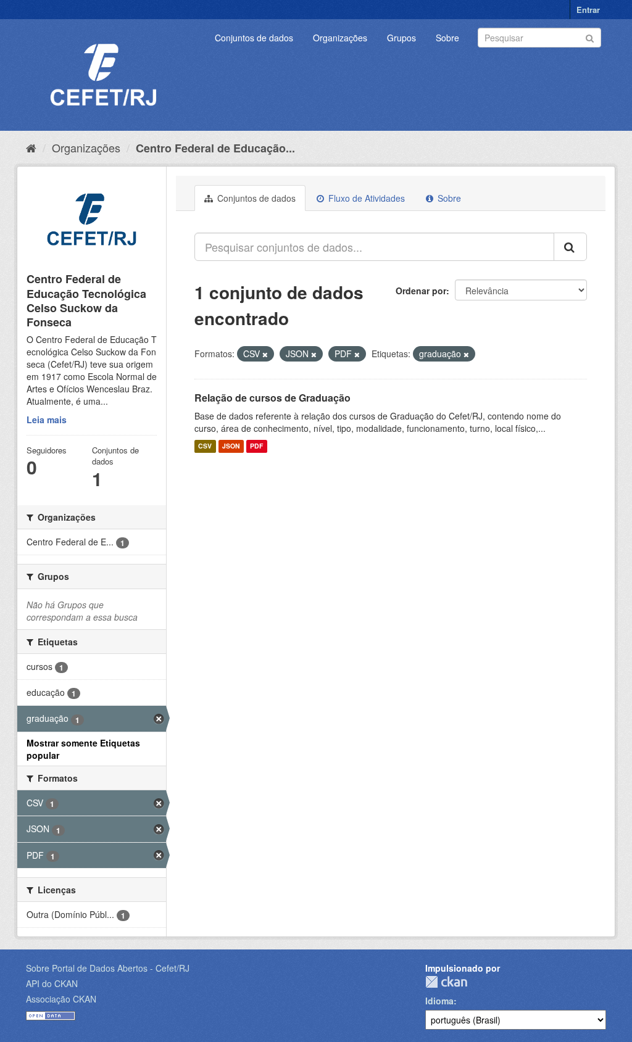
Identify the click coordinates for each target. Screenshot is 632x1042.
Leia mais (47, 419)
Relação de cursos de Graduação (272, 398)
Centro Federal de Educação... (215, 148)
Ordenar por (421, 290)
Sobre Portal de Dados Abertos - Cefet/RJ (107, 968)
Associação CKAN (61, 999)
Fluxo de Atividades (365, 198)
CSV (205, 446)
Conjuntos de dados (254, 37)
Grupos (401, 37)
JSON (231, 446)
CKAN (446, 981)
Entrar (588, 9)
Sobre (447, 37)
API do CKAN (52, 983)
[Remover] (265, 354)
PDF (256, 446)
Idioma (439, 1000)
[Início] (31, 147)
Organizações (340, 37)
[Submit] (589, 36)
